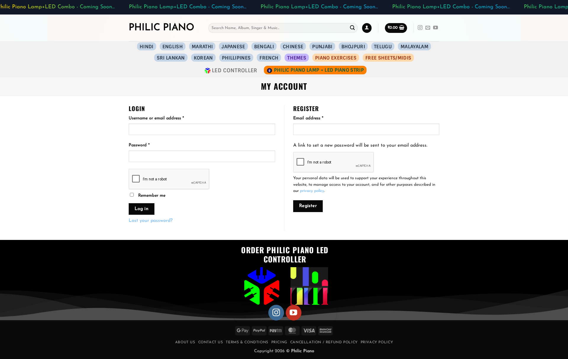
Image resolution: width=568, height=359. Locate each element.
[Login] (367, 28)
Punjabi (322, 47)
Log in (142, 208)
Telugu (383, 47)
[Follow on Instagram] (420, 28)
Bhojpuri (353, 47)
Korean (203, 58)
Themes (296, 58)
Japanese (233, 47)
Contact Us (210, 342)
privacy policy (312, 191)
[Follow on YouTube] (435, 28)
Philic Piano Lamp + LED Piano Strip (319, 70)
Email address (316, 118)
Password (148, 145)
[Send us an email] (427, 28)
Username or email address (165, 118)
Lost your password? (150, 220)
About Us (185, 342)
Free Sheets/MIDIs (388, 58)
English (172, 47)
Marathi (202, 47)
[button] (396, 28)
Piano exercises (335, 58)
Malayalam (414, 47)
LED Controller (234, 70)
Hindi (147, 47)
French (268, 58)
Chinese (293, 47)
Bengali (264, 47)
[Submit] (352, 28)
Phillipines (236, 58)
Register (308, 205)
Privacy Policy (377, 342)
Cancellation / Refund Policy (324, 342)
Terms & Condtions (247, 342)
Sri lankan (171, 58)
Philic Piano (161, 28)
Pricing (279, 342)
